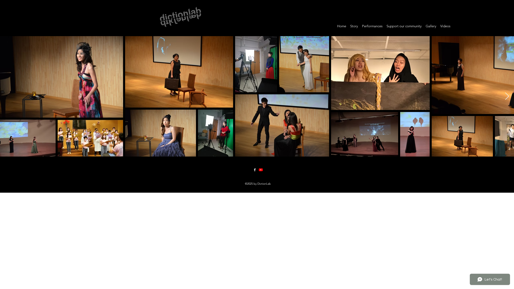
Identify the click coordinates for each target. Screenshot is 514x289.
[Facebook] (255, 170)
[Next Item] (507, 96)
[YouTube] (261, 170)
